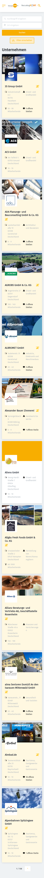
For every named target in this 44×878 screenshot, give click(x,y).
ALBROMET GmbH (14, 347)
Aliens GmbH (12, 472)
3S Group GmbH (13, 86)
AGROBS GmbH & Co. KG (18, 285)
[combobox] (22, 19)
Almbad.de (11, 754)
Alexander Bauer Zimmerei (19, 410)
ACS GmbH (10, 152)
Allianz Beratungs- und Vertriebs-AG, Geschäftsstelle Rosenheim (21, 611)
